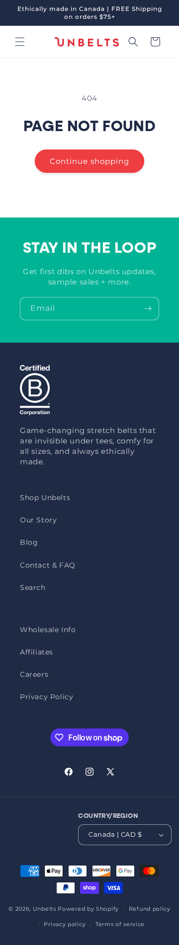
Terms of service (120, 924)
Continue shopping (89, 161)
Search (33, 587)
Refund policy (150, 908)
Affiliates (36, 652)
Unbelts (44, 908)
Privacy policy (65, 924)
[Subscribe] (148, 308)
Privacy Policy (46, 696)
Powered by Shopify (88, 908)
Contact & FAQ (48, 565)
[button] (20, 42)
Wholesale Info (48, 629)
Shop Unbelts (45, 497)
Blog (29, 542)
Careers (34, 674)
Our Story (38, 519)
